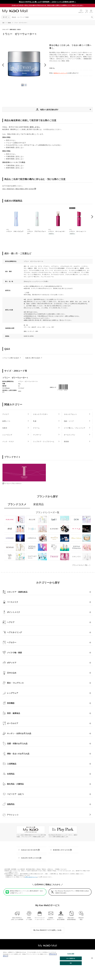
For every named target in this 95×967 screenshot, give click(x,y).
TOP (3, 22)
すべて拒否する (71, 958)
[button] (47, 109)
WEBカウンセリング (60, 73)
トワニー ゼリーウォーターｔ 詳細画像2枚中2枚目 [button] (25, 85)
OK (71, 963)
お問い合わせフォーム (31, 877)
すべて (5, 17)
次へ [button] (45, 65)
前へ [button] (3, 65)
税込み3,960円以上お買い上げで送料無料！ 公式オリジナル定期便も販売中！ (47, 2)
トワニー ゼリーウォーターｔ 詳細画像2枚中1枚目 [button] (22, 85)
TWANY (9, 22)
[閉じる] (92, 958)
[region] (47, 958)
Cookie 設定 (70, 953)
